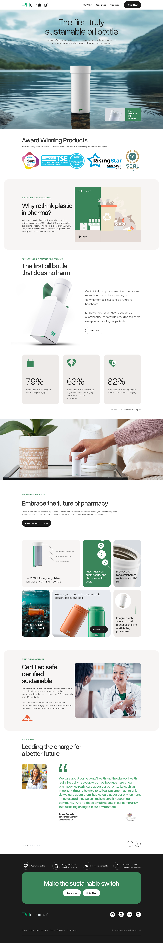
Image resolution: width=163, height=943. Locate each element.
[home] (35, 5)
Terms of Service (57, 930)
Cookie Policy (42, 930)
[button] (130, 844)
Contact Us (71, 930)
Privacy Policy (28, 930)
